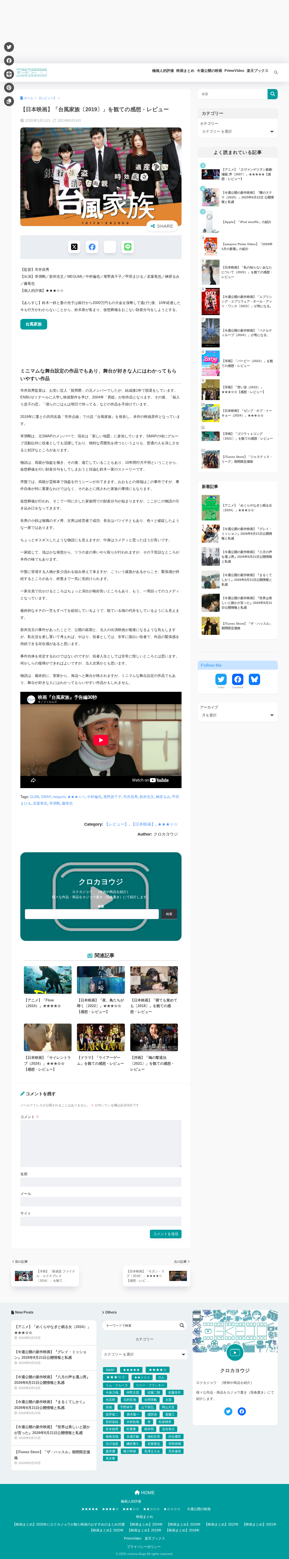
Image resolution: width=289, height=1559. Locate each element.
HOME (147, 1492)
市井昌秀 (130, 797)
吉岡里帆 (150, 1399)
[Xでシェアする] (74, 247)
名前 (24, 1174)
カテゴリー (209, 123)
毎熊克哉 (112, 1436)
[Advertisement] (135, 31)
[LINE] (9, 74)
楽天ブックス (155, 1538)
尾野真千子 (112, 797)
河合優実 (174, 1436)
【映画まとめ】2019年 (144, 1530)
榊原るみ (163, 797)
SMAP (46, 797)
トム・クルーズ (117, 1385)
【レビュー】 (116, 824)
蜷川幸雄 (129, 1451)
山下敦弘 (147, 1407)
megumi (59, 797)
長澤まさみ (152, 1451)
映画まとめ (144, 1517)
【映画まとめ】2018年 (182, 1530)
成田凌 (152, 1414)
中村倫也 (94, 797)
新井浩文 (147, 797)
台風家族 (34, 324)
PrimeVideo (132, 1538)
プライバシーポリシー (144, 1547)
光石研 (110, 1399)
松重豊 (131, 1429)
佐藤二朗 (153, 1392)
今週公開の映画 (199, 1509)
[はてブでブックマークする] (110, 247)
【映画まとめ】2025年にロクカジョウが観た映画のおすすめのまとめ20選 (68, 1524)
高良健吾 (174, 1451)
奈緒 (109, 1407)
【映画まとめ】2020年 (106, 1530)
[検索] (273, 73)
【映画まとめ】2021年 (259, 1524)
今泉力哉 (112, 1392)
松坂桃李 (165, 1422)
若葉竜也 (40, 803)
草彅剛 (54, 803)
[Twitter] (9, 47)
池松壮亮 (153, 1436)
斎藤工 (170, 1414)
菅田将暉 (174, 1444)
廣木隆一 (133, 1414)
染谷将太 (168, 1429)
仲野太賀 (132, 1392)
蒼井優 (110, 1451)
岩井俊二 (112, 1414)
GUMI (34, 797)
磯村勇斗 (132, 1444)
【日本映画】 (143, 824)
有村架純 (112, 1422)
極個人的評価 (131, 1501)
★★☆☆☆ (142, 1377)
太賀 (168, 1399)
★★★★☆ (158, 1370)
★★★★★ (131, 1370)
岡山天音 (168, 1407)
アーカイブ (209, 707)
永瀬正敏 (132, 1436)
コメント (29, 1117)
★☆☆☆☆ (171, 1509)
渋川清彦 (112, 1444)
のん (161, 1377)
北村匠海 (130, 1399)
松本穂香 (112, 1429)
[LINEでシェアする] (127, 247)
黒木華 (110, 1458)
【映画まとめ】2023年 (183, 1524)
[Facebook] (9, 61)
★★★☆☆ (76, 797)
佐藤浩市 (174, 1392)
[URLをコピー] (9, 101)
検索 (101, 906)
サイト (25, 1213)
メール (25, 1194)
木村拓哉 (132, 1422)
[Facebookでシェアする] (92, 247)
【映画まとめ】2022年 (221, 1524)
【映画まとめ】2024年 (145, 1524)
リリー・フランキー (150, 1385)
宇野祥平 (126, 1407)
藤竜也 (67, 803)
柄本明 (149, 1429)
